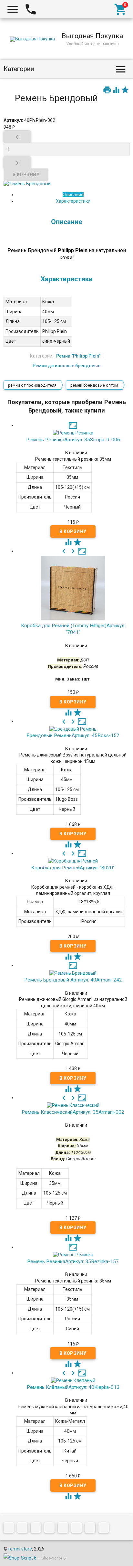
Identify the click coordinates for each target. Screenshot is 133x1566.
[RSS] (78, 1528)
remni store (20, 1548)
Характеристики (73, 201)
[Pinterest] (64, 1528)
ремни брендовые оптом (94, 385)
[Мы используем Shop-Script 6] (20, 1558)
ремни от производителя (32, 385)
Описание (73, 194)
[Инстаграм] (105, 1528)
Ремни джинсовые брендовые (66, 365)
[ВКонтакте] (10, 1528)
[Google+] (24, 1528)
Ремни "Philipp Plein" (78, 356)
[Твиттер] (51, 1528)
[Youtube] (91, 1528)
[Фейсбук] (37, 1528)
